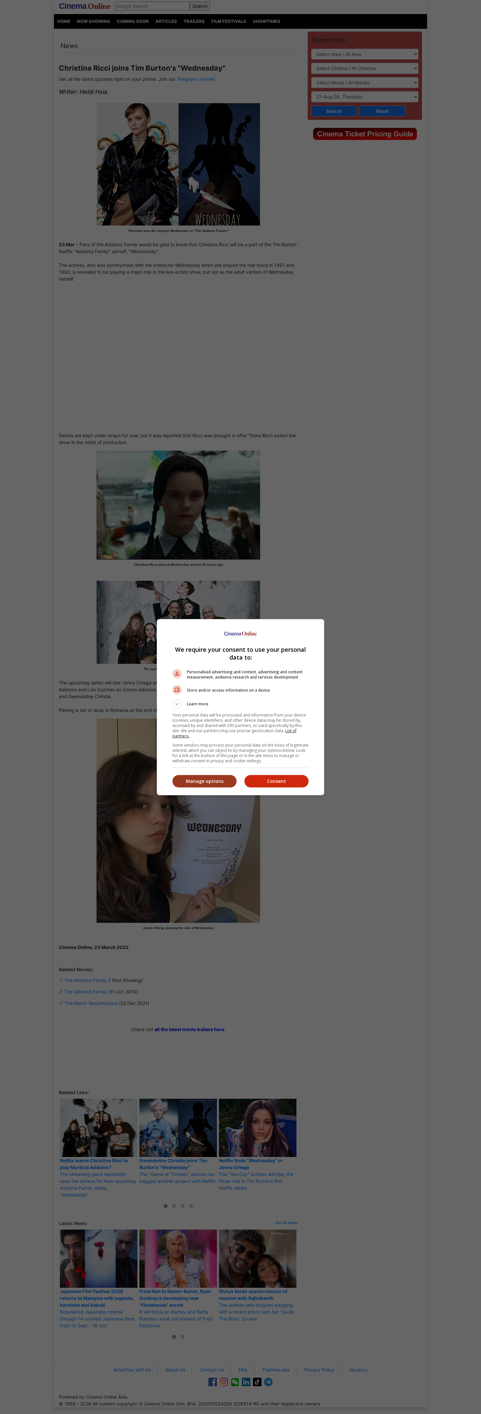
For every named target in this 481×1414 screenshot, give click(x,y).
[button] (240, 704)
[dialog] (240, 707)
